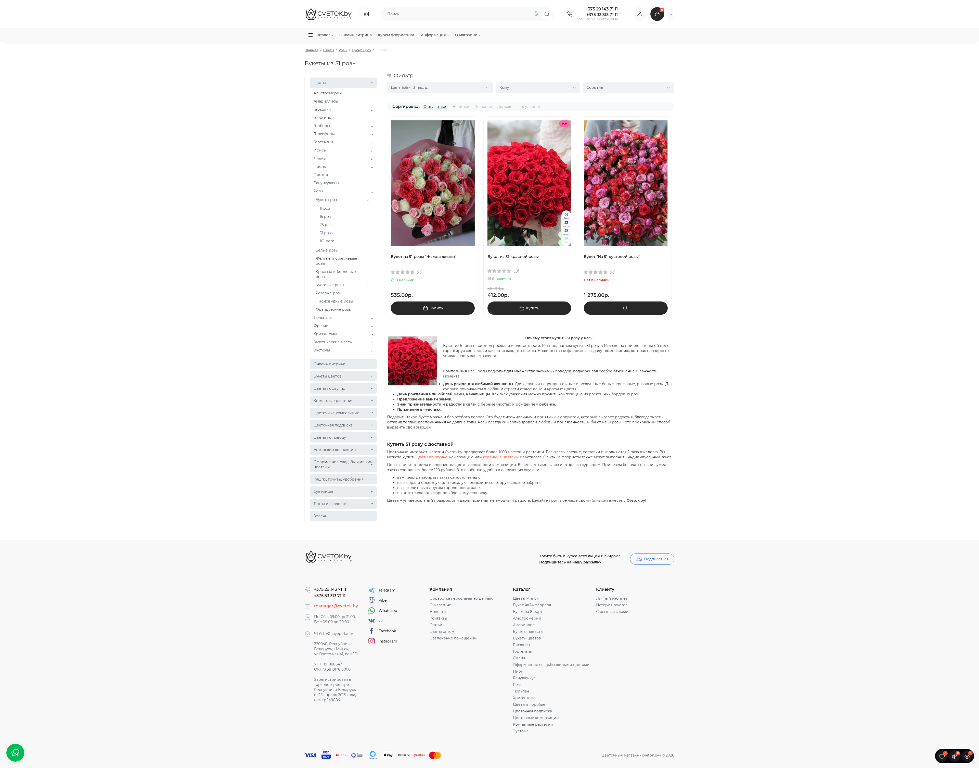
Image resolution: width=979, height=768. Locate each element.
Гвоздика (521, 645)
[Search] (536, 14)
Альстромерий (527, 618)
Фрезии (321, 325)
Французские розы (334, 309)
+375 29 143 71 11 (602, 9)
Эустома (521, 731)
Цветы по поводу (330, 437)
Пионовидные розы (334, 301)
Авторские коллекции (335, 449)
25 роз (325, 224)
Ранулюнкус (524, 678)
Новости (438, 611)
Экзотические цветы (333, 342)
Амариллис (524, 625)
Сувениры (323, 491)
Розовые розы (329, 293)
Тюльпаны (323, 317)
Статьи (436, 625)
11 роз (325, 208)
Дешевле (483, 106)
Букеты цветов (328, 376)
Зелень (320, 516)
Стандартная (435, 106)
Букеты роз (326, 199)
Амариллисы (326, 101)
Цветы (320, 82)
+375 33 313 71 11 (602, 14)
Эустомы (322, 350)
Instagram (388, 641)
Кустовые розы (330, 285)
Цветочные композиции (336, 413)
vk (381, 621)
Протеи (321, 174)
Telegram (387, 590)
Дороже (504, 106)
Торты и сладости (330, 503)
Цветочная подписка (333, 425)
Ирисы (320, 150)
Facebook (387, 631)
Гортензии (323, 142)
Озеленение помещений (453, 638)
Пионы (320, 166)
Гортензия (522, 651)
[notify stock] (625, 308)
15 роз (325, 216)
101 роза (327, 241)
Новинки (460, 106)
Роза (517, 684)
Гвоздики (322, 109)
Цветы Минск (525, 598)
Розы (318, 191)
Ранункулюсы (326, 183)
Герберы (322, 125)
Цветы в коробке (529, 704)
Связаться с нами (612, 611)
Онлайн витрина (329, 364)
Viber (383, 600)
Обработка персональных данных (461, 598)
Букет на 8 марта (529, 611)
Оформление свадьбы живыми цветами (343, 464)
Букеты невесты (528, 631)
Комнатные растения (333, 400)
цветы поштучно (431, 457)
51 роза (326, 233)
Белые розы (327, 250)
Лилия (519, 658)
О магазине (440, 605)
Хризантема (524, 698)
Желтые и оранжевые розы (336, 261)
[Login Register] (640, 14)
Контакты (438, 618)
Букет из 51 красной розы (513, 256)
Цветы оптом (442, 631)
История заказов (612, 605)
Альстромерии (328, 93)
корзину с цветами (501, 457)
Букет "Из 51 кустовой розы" (612, 256)
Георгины (323, 117)
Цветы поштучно (329, 388)
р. (670, 14)
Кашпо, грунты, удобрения (339, 479)
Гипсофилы (324, 134)
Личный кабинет (611, 598)
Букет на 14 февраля (532, 605)
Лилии (320, 158)
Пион (518, 671)
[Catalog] (366, 14)
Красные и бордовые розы (336, 274)
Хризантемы (325, 334)
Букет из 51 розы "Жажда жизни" (423, 256)
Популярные (530, 106)
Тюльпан (521, 691)
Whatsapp (388, 610)
